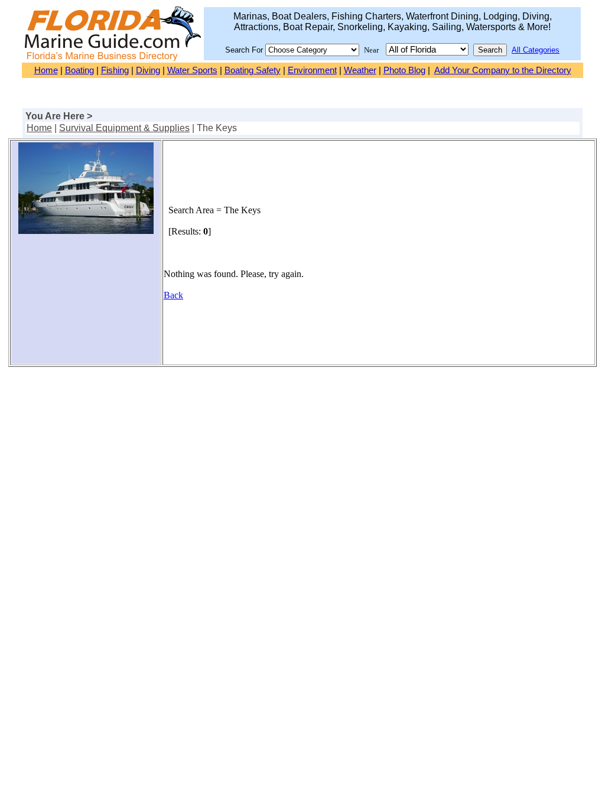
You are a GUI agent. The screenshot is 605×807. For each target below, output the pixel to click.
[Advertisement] (86, 304)
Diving (148, 70)
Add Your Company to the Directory (502, 70)
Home (46, 70)
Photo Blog (404, 70)
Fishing (115, 70)
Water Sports (192, 70)
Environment (312, 70)
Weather (360, 70)
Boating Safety (253, 70)
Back (173, 295)
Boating (79, 70)
